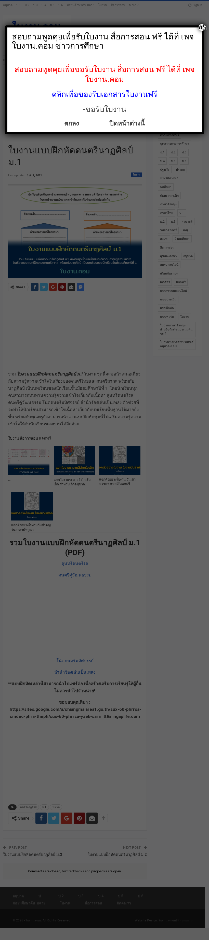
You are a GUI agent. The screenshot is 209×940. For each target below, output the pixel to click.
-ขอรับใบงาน (104, 109)
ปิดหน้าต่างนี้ (126, 123)
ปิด (202, 27)
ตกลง (72, 123)
